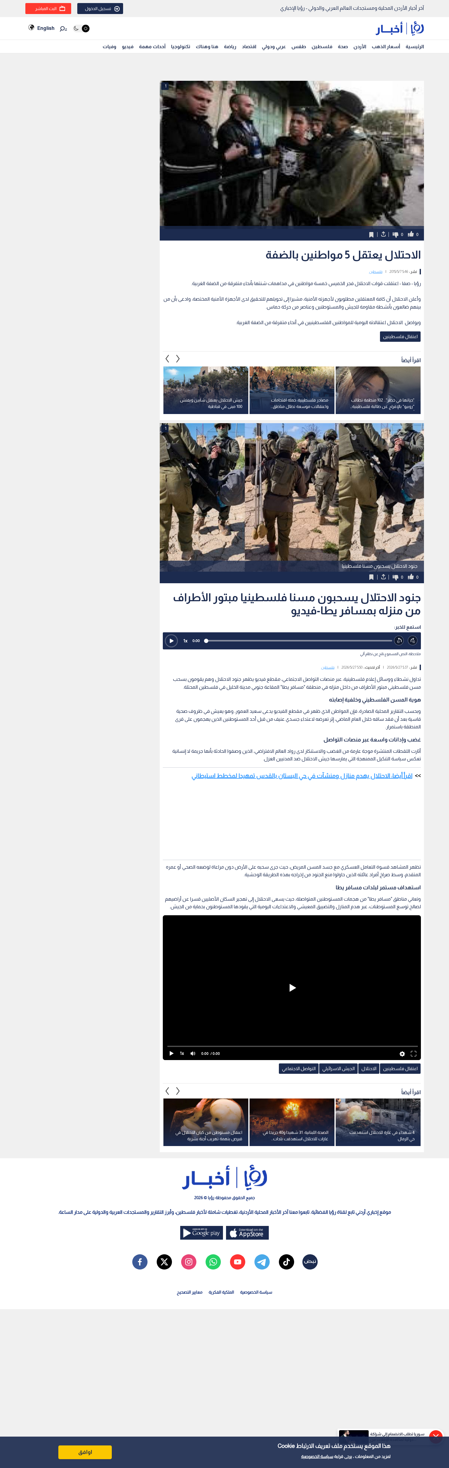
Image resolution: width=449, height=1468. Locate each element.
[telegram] (262, 1262)
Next (167, 358)
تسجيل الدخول (98, 8)
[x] (164, 1262)
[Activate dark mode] (81, 28)
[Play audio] (171, 641)
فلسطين (322, 46)
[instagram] (188, 1262)
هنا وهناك (207, 46)
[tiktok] (286, 1262)
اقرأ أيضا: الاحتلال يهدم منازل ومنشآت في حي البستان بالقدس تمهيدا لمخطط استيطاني (302, 775)
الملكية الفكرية (221, 1292)
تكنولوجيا (180, 46)
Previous (178, 358)
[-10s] (399, 640)
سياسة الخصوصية (317, 1456)
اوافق (85, 1452)
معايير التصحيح (190, 1292)
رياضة (230, 46)
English (45, 28)
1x (185, 640)
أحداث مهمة (152, 46)
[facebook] (140, 1262)
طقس (298, 46)
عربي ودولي (274, 46)
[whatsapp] (213, 1262)
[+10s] (413, 640)
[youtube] (237, 1262)
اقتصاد (249, 46)
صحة (343, 46)
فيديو (127, 46)
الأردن (359, 46)
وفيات (109, 46)
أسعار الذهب (386, 46)
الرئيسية (415, 46)
